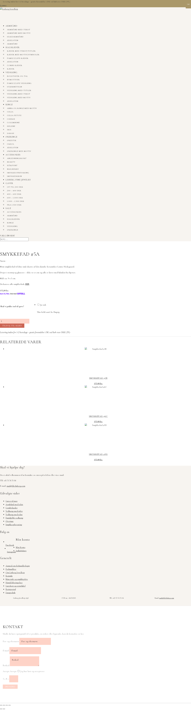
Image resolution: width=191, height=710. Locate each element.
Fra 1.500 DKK (14, 205)
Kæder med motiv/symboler (23, 55)
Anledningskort (17, 158)
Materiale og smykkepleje (17, 579)
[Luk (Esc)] (9, 705)
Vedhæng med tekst (18, 94)
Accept (6, 671)
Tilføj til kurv (12, 325)
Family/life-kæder (17, 58)
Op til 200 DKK (15, 187)
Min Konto (20, 547)
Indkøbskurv (21, 550)
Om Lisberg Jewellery (15, 572)
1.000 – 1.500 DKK (15, 201)
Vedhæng (11, 72)
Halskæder (13, 47)
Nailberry (13, 169)
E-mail (6, 650)
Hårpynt (12, 165)
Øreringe (11, 137)
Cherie (11, 119)
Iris (9, 130)
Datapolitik (10, 592)
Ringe (9, 104)
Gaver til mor (11, 501)
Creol (10, 144)
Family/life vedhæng (19, 83)
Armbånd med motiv (19, 33)
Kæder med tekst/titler (21, 51)
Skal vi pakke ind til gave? (12, 306)
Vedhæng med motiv (19, 97)
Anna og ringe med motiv (22, 108)
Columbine (13, 122)
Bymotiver (13, 80)
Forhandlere (11, 569)
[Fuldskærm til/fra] (4, 705)
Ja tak (43, 304)
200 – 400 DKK (14, 191)
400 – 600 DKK (14, 194)
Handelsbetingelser (14, 582)
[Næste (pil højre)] (4, 708)
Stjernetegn (14, 87)
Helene (11, 126)
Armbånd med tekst (18, 30)
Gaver (9, 183)
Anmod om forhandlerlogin (18, 566)
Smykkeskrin (14, 176)
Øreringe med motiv (19, 151)
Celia (10, 112)
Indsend (10, 686)
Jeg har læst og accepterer (32, 671)
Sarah (10, 133)
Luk (188, 4)
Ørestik (11, 140)
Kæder (10, 69)
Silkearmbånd (15, 37)
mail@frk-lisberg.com (16, 486)
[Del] (7, 705)
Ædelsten (12, 40)
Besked (6, 665)
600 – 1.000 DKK (15, 198)
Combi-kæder (14, 65)
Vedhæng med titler (19, 90)
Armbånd (11, 26)
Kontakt (9, 576)
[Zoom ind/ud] (1, 705)
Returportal (11, 589)
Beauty (11, 162)
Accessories (13, 154)
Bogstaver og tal (17, 76)
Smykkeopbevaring (18, 173)
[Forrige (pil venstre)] (1, 708)
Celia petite (14, 115)
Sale (8, 208)
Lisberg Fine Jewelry (18, 179)
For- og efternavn (11, 641)
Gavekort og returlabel (15, 586)
